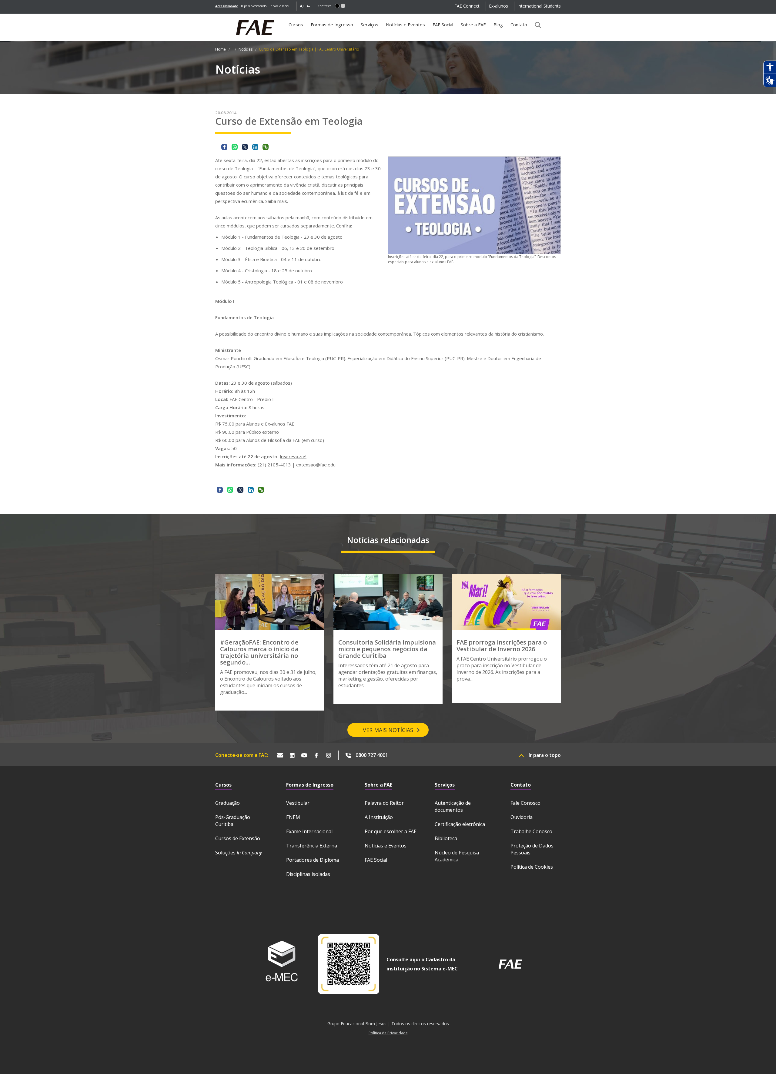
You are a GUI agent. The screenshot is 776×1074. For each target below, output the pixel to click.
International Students (539, 6)
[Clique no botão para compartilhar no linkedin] (255, 147)
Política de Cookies (531, 867)
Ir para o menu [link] (279, 6)
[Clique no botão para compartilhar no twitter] (245, 147)
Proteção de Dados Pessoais (532, 849)
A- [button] (308, 6)
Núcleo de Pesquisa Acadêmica (457, 856)
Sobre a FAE (473, 25)
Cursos (296, 25)
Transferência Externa (311, 845)
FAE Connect (467, 6)
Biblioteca (446, 838)
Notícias (246, 49)
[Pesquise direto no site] (536, 24)
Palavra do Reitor (384, 803)
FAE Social (443, 25)
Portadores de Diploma (312, 860)
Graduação (227, 803)
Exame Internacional (309, 831)
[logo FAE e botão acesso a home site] (215, 16)
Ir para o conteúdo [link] (253, 6)
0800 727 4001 (372, 755)
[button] (337, 6)
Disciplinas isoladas (308, 874)
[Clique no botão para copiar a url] (266, 147)
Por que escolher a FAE (390, 831)
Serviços (369, 25)
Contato (518, 25)
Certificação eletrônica (460, 824)
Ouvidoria (521, 817)
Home (220, 49)
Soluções (238, 852)
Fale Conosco (525, 803)
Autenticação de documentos (453, 806)
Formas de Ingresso (332, 25)
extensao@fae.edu (316, 465)
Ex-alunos (498, 6)
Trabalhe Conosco (531, 831)
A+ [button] (302, 6)
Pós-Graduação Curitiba (232, 820)
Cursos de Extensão (237, 838)
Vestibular (297, 803)
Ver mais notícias (388, 730)
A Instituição (379, 817)
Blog (498, 25)
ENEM (293, 817)
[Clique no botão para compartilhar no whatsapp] (235, 147)
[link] (226, 6)
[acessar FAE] (510, 964)
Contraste (324, 6)
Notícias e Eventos (405, 25)
